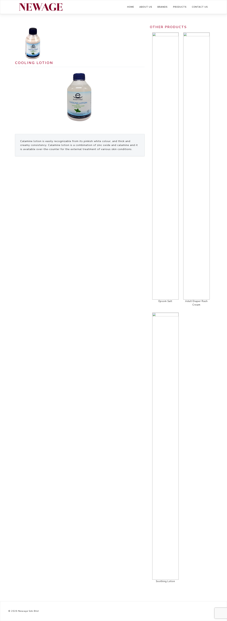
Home (130, 7)
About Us (145, 7)
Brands (162, 7)
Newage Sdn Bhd (28, 610)
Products (180, 7)
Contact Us (200, 7)
